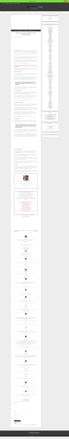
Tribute (50, 98)
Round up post (50, 83)
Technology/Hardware (50, 92)
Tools (50, 95)
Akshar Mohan (26, 252)
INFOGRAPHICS (50, 63)
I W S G (50, 61)
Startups (50, 88)
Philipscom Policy (50, 76)
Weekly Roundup (50, 103)
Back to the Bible (50, 32)
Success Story (50, 91)
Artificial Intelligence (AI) (50, 31)
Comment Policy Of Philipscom (50, 40)
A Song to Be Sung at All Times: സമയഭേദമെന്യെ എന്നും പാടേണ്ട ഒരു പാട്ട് (50, 114)
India (50, 62)
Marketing (50, 71)
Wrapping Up (50, 127)
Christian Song (50, 39)
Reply (28, 256)
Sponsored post (50, 87)
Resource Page (50, 82)
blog (30, 214)
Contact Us (50, 41)
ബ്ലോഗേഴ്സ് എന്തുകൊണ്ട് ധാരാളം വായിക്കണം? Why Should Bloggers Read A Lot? (50, 119)
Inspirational (50, 64)
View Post (21, 183)
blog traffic (50, 35)
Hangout (50, 59)
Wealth (50, 100)
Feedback (50, 53)
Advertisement (50, 28)
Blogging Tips (50, 36)
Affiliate (50, 29)
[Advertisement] (26, 43)
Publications (50, 80)
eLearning (50, 48)
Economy (50, 47)
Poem (50, 78)
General (50, 54)
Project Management (50, 79)
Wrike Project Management (50, 107)
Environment (50, 51)
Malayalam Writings (50, 70)
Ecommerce (50, 46)
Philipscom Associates (34, 432)
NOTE (50, 128)
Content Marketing (50, 42)
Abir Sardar (25, 353)
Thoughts (50, 94)
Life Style (50, 68)
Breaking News (50, 37)
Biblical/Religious (50, 33)
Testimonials (50, 93)
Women (50, 104)
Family (50, 52)
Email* (15, 414)
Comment (15, 403)
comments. (32, 214)
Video (50, 99)
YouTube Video (50, 108)
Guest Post (50, 58)
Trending (50, 97)
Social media (50, 86)
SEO (50, 84)
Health (50, 60)
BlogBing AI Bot (29, 133)
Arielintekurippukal (50, 30)
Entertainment (50, 50)
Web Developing (50, 101)
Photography (50, 77)
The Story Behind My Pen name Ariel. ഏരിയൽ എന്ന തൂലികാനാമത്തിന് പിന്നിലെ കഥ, (50, 116)
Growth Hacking (50, 57)
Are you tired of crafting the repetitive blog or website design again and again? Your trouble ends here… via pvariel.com (25, 83)
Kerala (50, 67)
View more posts (26, 241)
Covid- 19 (50, 43)
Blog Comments (50, 34)
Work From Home (50, 106)
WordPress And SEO (50, 105)
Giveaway (50, 55)
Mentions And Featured (50, 73)
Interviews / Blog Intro (50, 66)
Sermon (50, 85)
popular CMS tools (18, 152)
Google (50, 56)
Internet (50, 65)
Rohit (26, 329)
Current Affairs (50, 44)
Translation (50, 96)
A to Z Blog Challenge (50, 27)
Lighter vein (50, 69)
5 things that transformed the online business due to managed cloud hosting (50, 126)
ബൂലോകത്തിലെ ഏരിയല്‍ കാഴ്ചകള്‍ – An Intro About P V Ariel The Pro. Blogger (50, 117)
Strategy (50, 90)
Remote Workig (50, 81)
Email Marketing (50, 49)
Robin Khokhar (26, 271)
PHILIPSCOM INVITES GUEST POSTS (50, 75)
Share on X (35, 84)
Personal (50, 74)
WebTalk (50, 102)
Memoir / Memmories (50, 72)
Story (50, 89)
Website (15, 417)
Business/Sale (50, 38)
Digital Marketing (50, 45)
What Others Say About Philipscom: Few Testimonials (50, 118)
